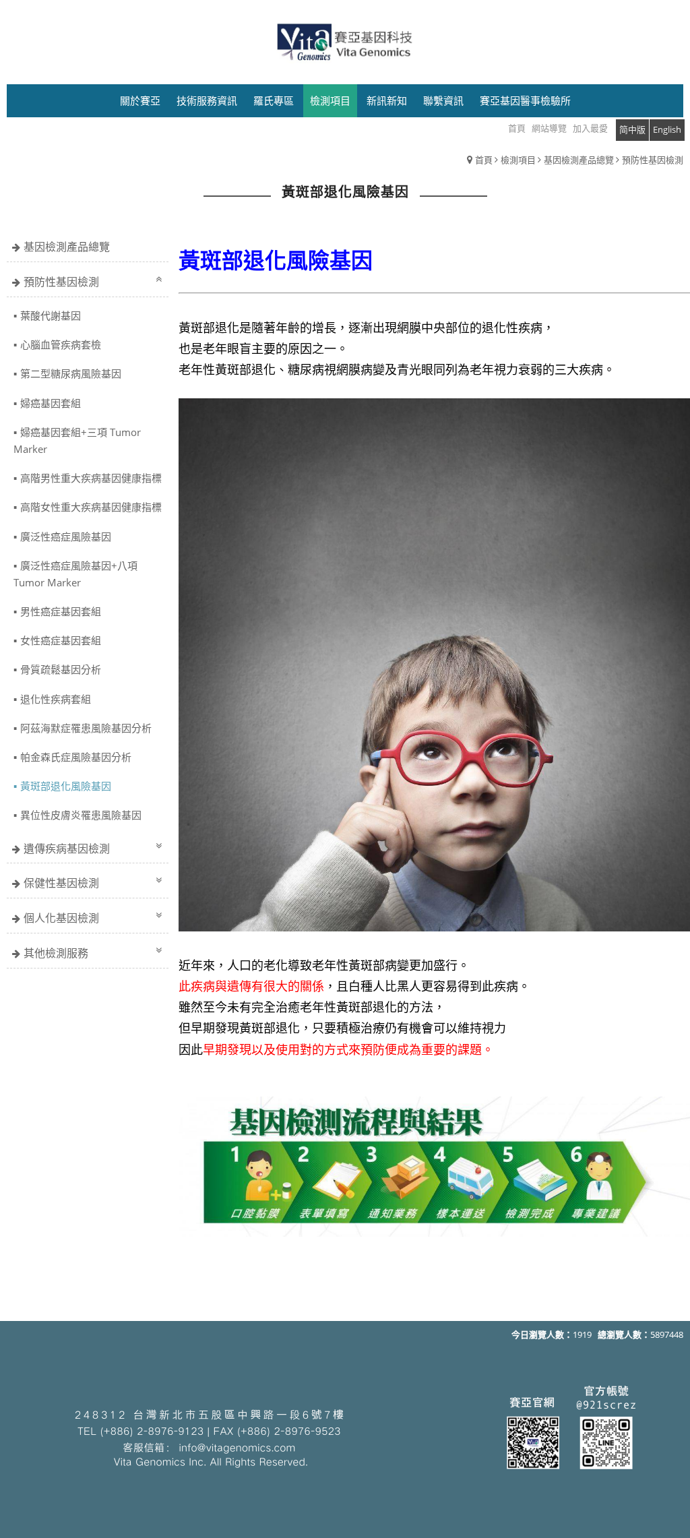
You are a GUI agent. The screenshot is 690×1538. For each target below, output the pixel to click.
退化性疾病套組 (55, 699)
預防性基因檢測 (652, 160)
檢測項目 (518, 160)
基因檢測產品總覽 (579, 160)
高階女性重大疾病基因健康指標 (91, 507)
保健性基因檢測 (61, 882)
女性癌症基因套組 (60, 640)
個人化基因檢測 (61, 918)
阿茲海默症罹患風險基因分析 (86, 728)
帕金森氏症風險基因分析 (75, 757)
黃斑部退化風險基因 (65, 786)
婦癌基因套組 (50, 403)
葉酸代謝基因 (50, 315)
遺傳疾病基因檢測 (67, 848)
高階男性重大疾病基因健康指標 (91, 478)
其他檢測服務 (56, 953)
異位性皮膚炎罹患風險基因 (81, 815)
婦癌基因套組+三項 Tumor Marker (77, 440)
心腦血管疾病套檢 (60, 344)
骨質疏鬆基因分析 (60, 669)
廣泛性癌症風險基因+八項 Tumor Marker (75, 574)
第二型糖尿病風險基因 (70, 373)
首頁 (484, 160)
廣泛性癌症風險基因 (65, 536)
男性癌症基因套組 (60, 611)
